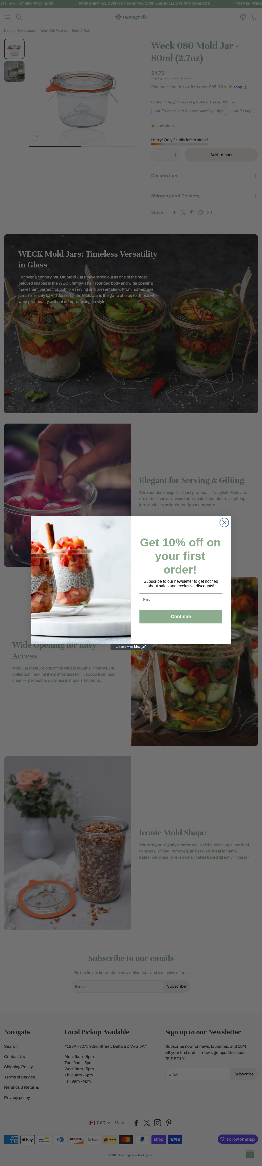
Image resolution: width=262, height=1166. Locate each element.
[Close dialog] (224, 522)
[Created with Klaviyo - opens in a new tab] (131, 647)
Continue (181, 616)
